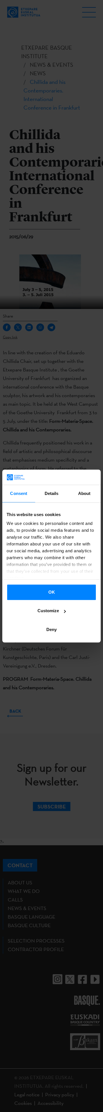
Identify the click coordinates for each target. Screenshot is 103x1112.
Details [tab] (52, 493)
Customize (48, 610)
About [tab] (84, 493)
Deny (51, 629)
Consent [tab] (18, 493)
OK (51, 592)
